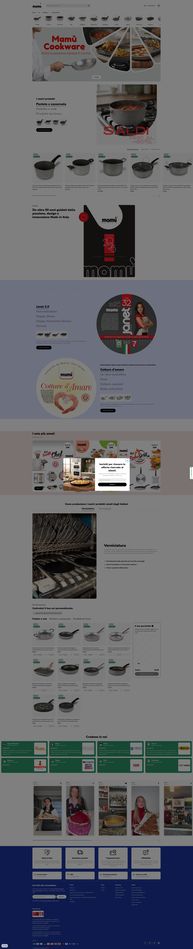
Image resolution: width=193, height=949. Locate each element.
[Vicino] (127, 460)
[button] (191, 473)
